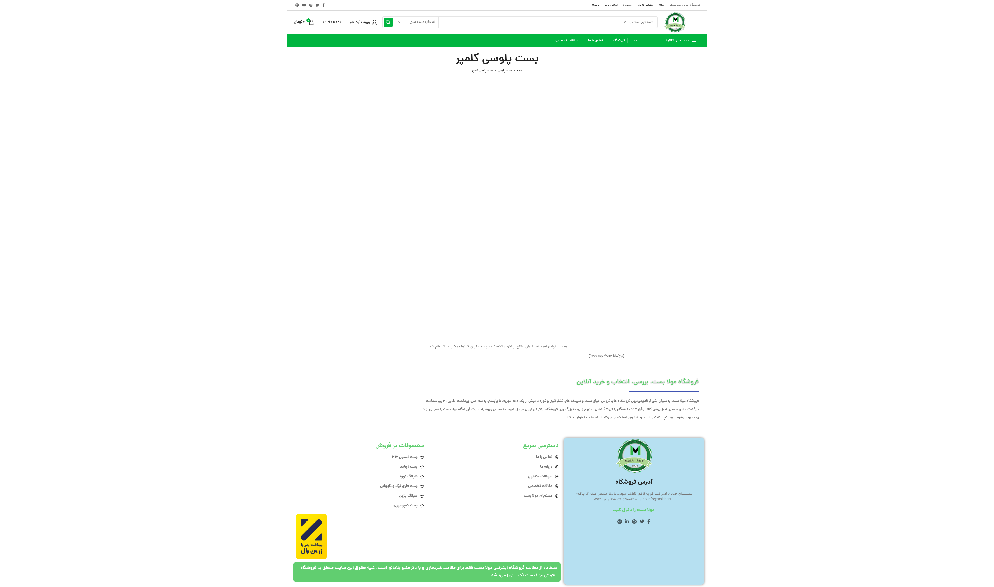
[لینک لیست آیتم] (493, 457)
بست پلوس (505, 71)
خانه (519, 71)
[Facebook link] (323, 5)
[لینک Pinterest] (297, 5)
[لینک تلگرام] (619, 521)
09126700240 (332, 22)
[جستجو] (388, 22)
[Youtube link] (304, 5)
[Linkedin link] (627, 521)
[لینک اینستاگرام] (311, 5)
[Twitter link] (317, 5)
